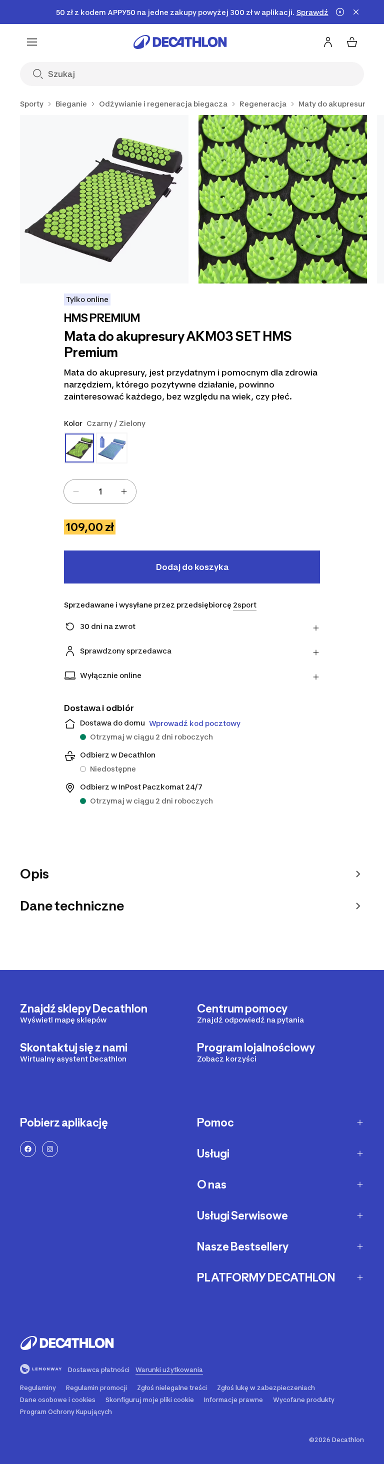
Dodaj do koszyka (192, 567)
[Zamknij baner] (356, 12)
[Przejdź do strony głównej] (180, 42)
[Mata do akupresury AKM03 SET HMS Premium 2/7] (282, 199)
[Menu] (32, 42)
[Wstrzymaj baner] (340, 12)
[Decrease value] (76, 492)
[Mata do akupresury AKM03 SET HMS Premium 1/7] (104, 199)
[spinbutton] (100, 492)
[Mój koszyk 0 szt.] (352, 42)
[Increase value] (124, 492)
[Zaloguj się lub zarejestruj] (328, 42)
